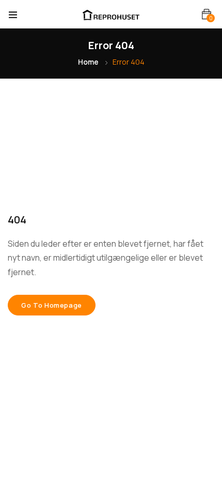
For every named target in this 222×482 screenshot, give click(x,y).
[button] (206, 14)
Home (88, 62)
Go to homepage (51, 305)
